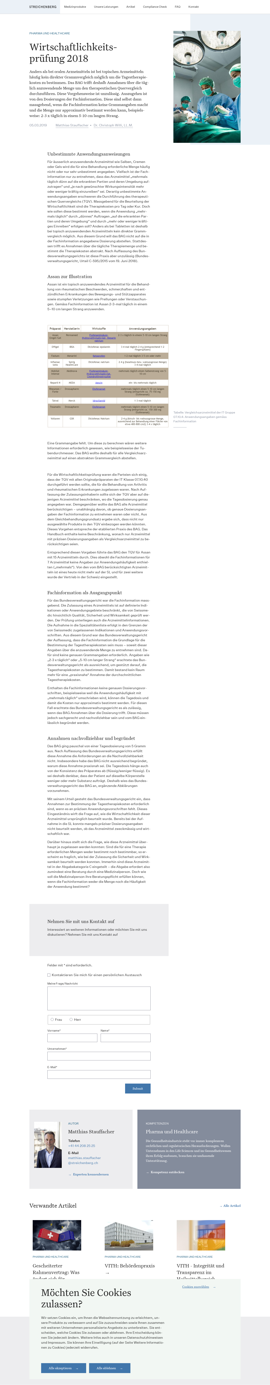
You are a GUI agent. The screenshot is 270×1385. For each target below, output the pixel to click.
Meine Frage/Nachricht (62, 983)
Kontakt (193, 6)
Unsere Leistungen (106, 6)
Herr (77, 1019)
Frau (58, 1019)
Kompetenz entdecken (167, 1172)
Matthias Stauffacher (72, 125)
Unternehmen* (57, 1049)
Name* (105, 1030)
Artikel (130, 6)
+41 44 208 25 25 (81, 1146)
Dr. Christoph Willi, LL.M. (113, 125)
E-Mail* (52, 1067)
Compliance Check (155, 6)
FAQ (177, 6)
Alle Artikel (232, 1206)
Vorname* (54, 1030)
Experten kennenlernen (90, 1174)
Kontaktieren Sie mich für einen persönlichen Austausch (97, 975)
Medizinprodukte (75, 6)
